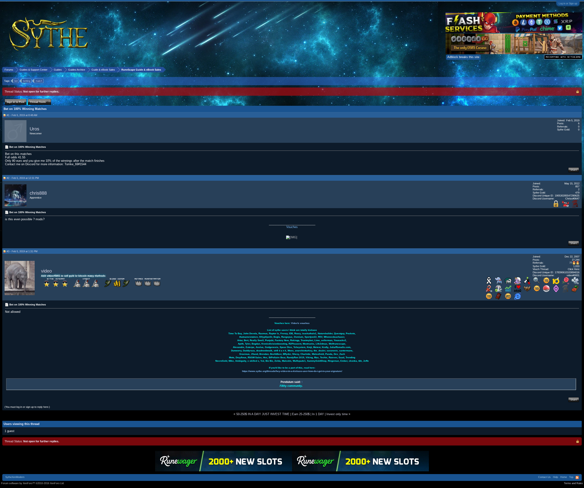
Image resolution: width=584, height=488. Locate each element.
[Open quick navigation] (579, 69)
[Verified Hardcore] (575, 206)
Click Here (573, 269)
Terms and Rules (573, 483)
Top (571, 477)
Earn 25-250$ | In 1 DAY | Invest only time (320, 414)
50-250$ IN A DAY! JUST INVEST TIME (262, 414)
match (39, 81)
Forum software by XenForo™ (32, 483)
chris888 (38, 193)
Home (563, 477)
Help (555, 477)
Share (573, 169)
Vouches (292, 227)
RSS (577, 477)
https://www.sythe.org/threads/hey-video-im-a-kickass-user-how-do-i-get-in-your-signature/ (292, 371)
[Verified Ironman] (565, 291)
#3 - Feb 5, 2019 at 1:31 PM (22, 251)
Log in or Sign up (568, 3)
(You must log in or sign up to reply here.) (27, 407)
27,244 (575, 259)
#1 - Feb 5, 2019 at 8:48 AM (22, 115)
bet (16, 81)
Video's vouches (300, 323)
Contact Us (544, 477)
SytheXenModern (14, 477)
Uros (34, 128)
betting (26, 81)
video (46, 270)
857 (577, 186)
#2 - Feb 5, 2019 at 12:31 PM (23, 178)
